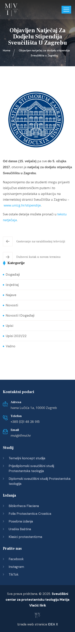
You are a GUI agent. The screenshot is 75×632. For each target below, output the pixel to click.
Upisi (9, 326)
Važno (10, 346)
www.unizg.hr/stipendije (22, 205)
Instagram (16, 567)
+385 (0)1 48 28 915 (25, 422)
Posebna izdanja (21, 521)
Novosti (12, 305)
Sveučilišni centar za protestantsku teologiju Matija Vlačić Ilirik (37, 599)
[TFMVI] (11, 9)
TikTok (13, 574)
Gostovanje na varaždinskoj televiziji (40, 241)
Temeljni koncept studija (27, 458)
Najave (11, 295)
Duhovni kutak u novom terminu (38, 257)
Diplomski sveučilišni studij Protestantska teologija (39, 481)
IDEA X (53, 624)
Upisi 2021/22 (16, 336)
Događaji (13, 274)
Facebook (16, 559)
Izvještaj (12, 285)
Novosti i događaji (20, 315)
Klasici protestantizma (25, 537)
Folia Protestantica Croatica (30, 513)
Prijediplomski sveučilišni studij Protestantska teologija (31, 468)
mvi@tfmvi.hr (21, 435)
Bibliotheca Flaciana (24, 506)
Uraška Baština (20, 529)
